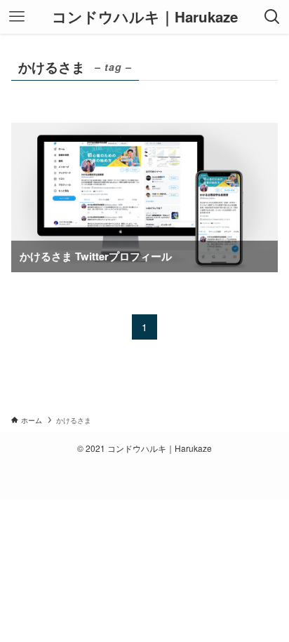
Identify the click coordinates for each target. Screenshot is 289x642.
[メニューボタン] (17, 17)
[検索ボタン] (272, 17)
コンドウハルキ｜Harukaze (145, 17)
